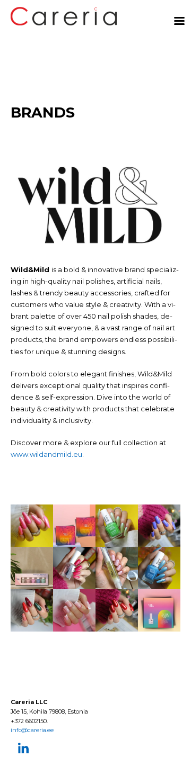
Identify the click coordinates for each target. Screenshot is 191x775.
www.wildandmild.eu (46, 454)
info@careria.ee (32, 730)
